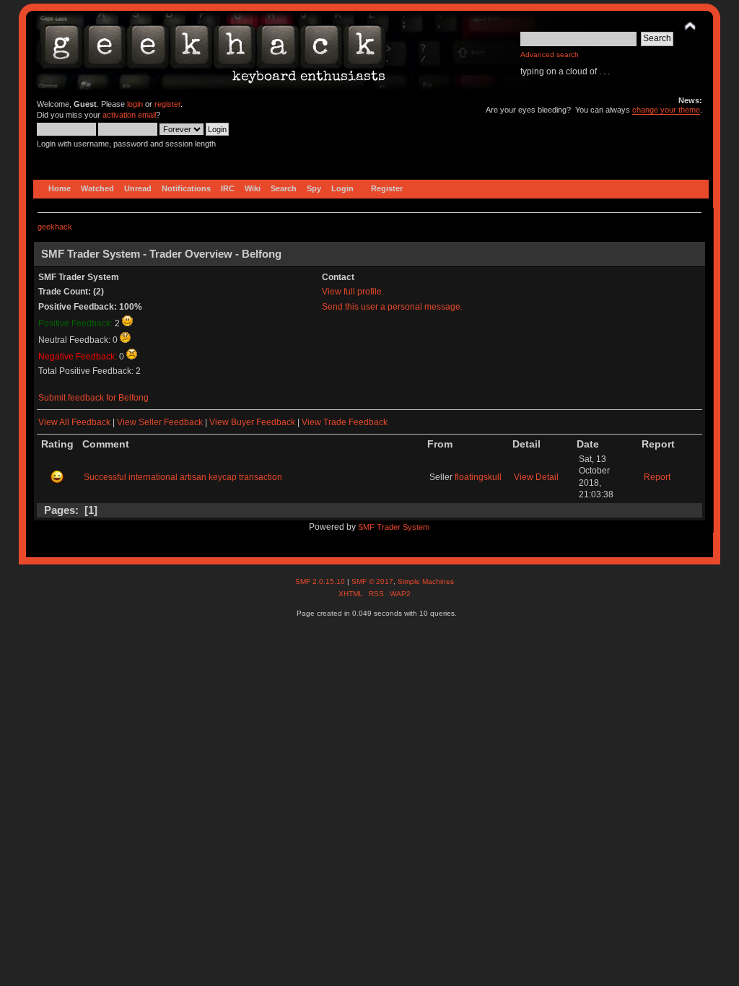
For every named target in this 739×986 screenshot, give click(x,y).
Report (657, 477)
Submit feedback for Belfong (93, 398)
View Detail (536, 477)
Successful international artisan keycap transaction (183, 477)
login (135, 104)
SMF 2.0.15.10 (321, 581)
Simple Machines (426, 581)
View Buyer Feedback (252, 422)
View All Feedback (74, 422)
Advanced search (549, 54)
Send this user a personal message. (392, 307)
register (167, 104)
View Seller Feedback (160, 422)
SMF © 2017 (372, 581)
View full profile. (353, 292)
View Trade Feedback (345, 422)
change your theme (666, 109)
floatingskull (478, 477)
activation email (129, 114)
